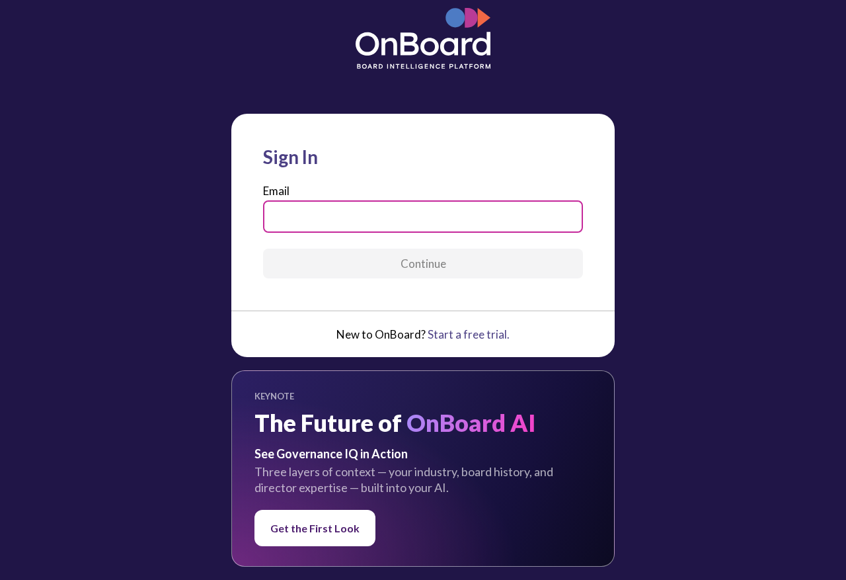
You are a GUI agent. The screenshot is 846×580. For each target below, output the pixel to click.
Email (276, 191)
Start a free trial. (469, 334)
